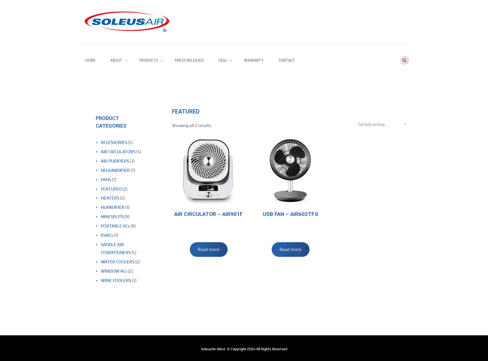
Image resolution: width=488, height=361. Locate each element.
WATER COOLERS (117, 261)
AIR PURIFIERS (115, 161)
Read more (209, 249)
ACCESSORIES (114, 142)
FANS (106, 179)
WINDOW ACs (114, 271)
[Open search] (404, 60)
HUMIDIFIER (113, 207)
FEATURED (111, 189)
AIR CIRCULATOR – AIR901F (208, 214)
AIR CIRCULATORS (118, 151)
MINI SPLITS (112, 216)
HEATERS (110, 198)
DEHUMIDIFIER (115, 170)
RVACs (107, 235)
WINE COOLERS (116, 280)
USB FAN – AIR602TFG (290, 214)
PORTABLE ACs (115, 226)
